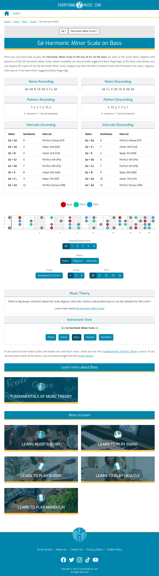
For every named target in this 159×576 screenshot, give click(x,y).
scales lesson (85, 356)
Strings (76, 270)
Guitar (63, 337)
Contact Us (76, 549)
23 (113, 275)
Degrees (78, 260)
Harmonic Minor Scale (83, 31)
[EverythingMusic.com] (79, 5)
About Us (61, 549)
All (66, 246)
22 (106, 275)
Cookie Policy (114, 549)
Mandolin (106, 337)
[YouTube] (95, 559)
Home (7, 21)
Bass (24, 21)
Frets (106, 270)
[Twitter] (71, 559)
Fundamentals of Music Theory (120, 351)
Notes (65, 260)
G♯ (62, 31)
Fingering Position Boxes (79, 241)
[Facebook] (63, 559)
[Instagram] (79, 559)
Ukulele (90, 337)
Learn (16, 21)
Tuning (49, 270)
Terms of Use (44, 549)
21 (99, 275)
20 (92, 275)
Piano (51, 337)
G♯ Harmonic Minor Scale (90, 308)
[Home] (7, 13)
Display (79, 255)
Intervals (92, 260)
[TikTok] (87, 559)
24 (119, 275)
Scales (33, 21)
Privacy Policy (95, 549)
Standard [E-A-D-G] (48, 275)
